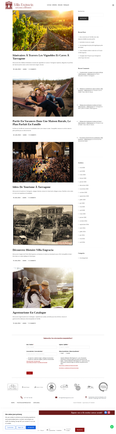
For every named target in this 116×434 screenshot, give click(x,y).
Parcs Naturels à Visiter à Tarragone (88, 75)
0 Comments (32, 135)
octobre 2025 (83, 192)
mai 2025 (82, 207)
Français (66, 5)
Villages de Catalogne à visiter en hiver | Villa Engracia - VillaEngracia (90, 106)
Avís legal (36, 402)
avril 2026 (82, 171)
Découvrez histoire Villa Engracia (33, 249)
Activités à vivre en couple (87, 42)
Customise (10, 427)
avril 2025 (82, 210)
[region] (20, 421)
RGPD (13, 402)
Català (49, 5)
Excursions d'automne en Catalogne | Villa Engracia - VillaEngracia (90, 138)
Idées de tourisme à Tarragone (32, 187)
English (60, 5)
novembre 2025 (84, 189)
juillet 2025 (82, 199)
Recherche (80, 429)
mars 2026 (83, 175)
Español (54, 5)
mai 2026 (82, 167)
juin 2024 (82, 235)
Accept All (31, 427)
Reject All (20, 427)
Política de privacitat (24, 402)
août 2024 (82, 228)
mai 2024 (82, 238)
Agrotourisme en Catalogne (29, 312)
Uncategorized (84, 258)
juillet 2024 (83, 231)
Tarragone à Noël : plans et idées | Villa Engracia (90, 107)
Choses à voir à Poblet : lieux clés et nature (90, 91)
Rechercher (81, 11)
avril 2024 (82, 242)
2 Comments (32, 69)
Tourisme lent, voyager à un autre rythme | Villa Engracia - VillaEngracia (90, 73)
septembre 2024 (84, 224)
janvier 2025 (83, 217)
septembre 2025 (84, 196)
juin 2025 (82, 203)
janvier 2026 (83, 182)
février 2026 (83, 178)
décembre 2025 (84, 185)
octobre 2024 (83, 221)
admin (25, 69)
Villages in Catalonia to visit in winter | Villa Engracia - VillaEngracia (90, 89)
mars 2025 (82, 214)
